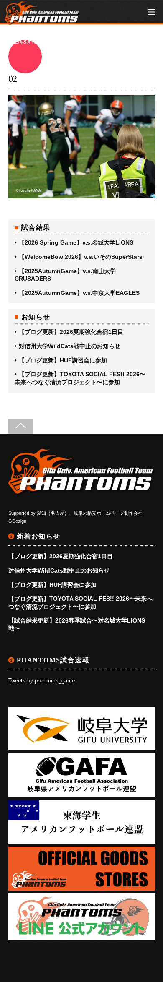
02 (12, 78)
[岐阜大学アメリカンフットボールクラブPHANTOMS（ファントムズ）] (42, 21)
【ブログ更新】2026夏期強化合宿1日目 (71, 331)
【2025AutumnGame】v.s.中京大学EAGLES (79, 292)
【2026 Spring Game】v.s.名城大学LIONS (76, 242)
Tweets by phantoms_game (41, 681)
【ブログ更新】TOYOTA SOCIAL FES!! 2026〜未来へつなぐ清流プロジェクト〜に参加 (80, 378)
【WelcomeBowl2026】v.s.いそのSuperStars (81, 256)
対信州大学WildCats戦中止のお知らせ (69, 346)
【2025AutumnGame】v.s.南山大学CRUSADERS (65, 275)
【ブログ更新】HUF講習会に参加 (63, 360)
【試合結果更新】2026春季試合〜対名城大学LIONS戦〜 (76, 624)
